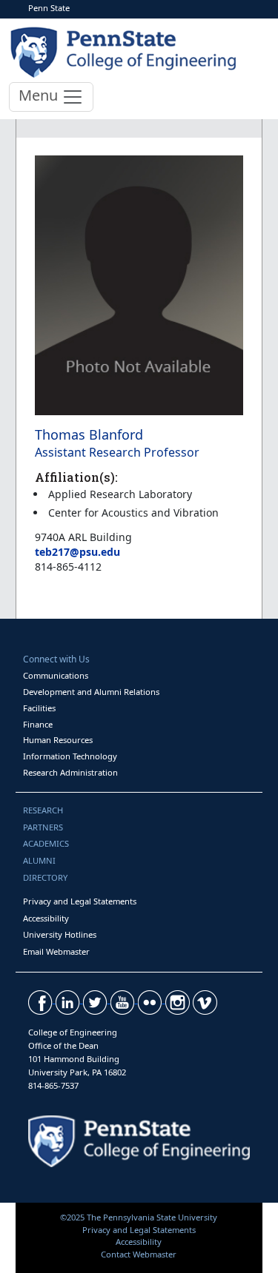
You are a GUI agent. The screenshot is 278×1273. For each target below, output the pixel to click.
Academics (46, 843)
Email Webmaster (56, 951)
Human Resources (58, 739)
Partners (43, 827)
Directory (45, 877)
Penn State (49, 7)
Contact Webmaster (138, 1254)
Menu (40, 95)
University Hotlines (59, 934)
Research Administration (70, 772)
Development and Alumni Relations (91, 691)
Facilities (39, 707)
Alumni (39, 860)
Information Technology (70, 756)
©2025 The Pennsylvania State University (138, 1217)
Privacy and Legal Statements (79, 901)
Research (43, 810)
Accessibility (46, 918)
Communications (55, 675)
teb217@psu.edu (77, 552)
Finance (38, 724)
